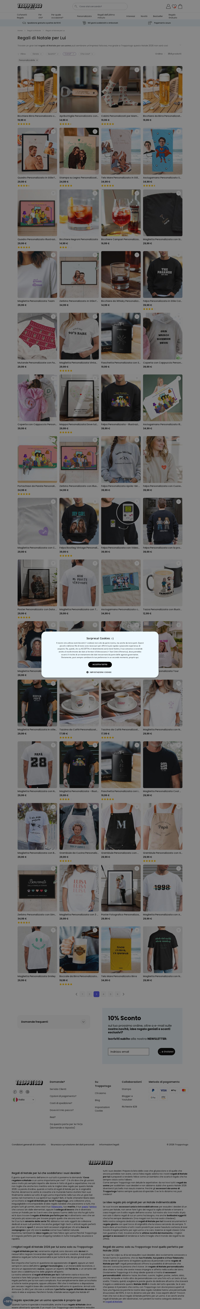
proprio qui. (134, 657)
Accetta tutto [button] (100, 664)
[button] (100, 672)
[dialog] (100, 655)
